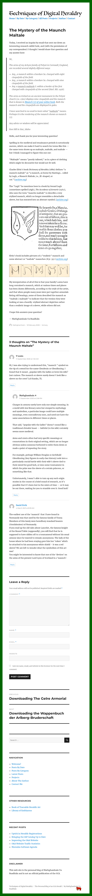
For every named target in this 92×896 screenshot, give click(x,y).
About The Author (20, 781)
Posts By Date (18, 767)
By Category (31, 18)
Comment (14, 594)
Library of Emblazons (22, 810)
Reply (12, 385)
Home (12, 18)
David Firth (21, 505)
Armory (45, 325)
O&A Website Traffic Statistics (26, 843)
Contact (71, 18)
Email (12, 642)
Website (13, 654)
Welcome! (16, 764)
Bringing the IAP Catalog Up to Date (29, 837)
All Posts (43, 18)
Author (62, 18)
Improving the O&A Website (25, 840)
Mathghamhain (19, 325)
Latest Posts (17, 774)
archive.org (20, 179)
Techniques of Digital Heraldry (21, 886)
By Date (20, 18)
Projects (53, 18)
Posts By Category (20, 771)
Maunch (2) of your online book (40, 102)
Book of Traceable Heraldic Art (26, 807)
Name (12, 630)
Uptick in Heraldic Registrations (27, 833)
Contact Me (17, 784)
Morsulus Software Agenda (24, 847)
